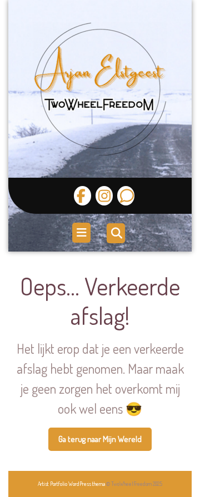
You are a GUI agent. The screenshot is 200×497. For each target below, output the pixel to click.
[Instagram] (103, 195)
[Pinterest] (124, 195)
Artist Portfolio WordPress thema (71, 483)
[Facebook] (82, 195)
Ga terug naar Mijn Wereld (105, 442)
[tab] (82, 233)
